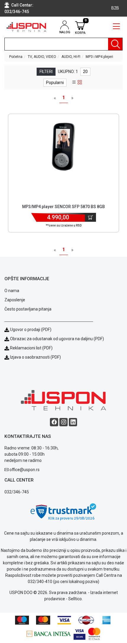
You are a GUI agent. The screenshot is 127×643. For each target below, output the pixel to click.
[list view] (74, 82)
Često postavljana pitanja (27, 309)
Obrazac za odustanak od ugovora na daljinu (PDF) (57, 338)
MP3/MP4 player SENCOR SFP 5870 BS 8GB (63, 206)
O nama (11, 290)
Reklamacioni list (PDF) (31, 348)
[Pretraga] (115, 44)
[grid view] (79, 82)
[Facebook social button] (54, 422)
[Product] (63, 146)
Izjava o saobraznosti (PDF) (35, 357)
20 (85, 71)
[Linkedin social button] (73, 422)
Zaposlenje (14, 299)
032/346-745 (16, 11)
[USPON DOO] (26, 27)
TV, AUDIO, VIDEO (42, 57)
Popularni (55, 82)
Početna (15, 57)
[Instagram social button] (63, 422)
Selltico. (75, 598)
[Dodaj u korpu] (90, 217)
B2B (115, 8)
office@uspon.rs (24, 469)
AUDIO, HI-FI (70, 57)
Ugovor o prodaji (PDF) (30, 329)
